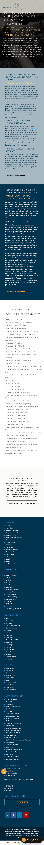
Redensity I (9, 645)
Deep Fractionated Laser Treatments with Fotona (22, 331)
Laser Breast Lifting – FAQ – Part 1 (17, 409)
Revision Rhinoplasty (12, 530)
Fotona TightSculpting (13, 363)
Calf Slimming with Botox (13, 628)
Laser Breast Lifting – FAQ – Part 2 (17, 412)
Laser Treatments (11, 699)
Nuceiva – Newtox (11, 575)
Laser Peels (9, 747)
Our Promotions (11, 689)
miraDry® (9, 587)
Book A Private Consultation (22, 503)
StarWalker (9, 721)
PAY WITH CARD (22, 802)
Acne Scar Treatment (12, 589)
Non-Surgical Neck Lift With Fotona (17, 436)
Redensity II (9, 647)
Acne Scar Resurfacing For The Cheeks (19, 323)
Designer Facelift (11, 535)
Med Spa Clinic (10, 675)
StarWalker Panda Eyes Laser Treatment (18, 740)
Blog (7, 680)
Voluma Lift (9, 659)
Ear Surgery (9, 540)
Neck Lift (8, 561)
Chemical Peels (10, 599)
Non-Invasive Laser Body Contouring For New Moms (23, 433)
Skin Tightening (10, 709)
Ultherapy (9, 601)
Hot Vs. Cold (10, 380)
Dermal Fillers (10, 621)
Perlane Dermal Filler (12, 640)
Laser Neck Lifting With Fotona (16, 418)
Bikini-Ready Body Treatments (16, 328)
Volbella (8, 654)
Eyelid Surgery (10, 542)
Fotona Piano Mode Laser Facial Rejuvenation (21, 352)
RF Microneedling (11, 597)
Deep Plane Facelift (12, 533)
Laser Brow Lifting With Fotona (16, 415)
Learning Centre (11, 682)
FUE (7, 557)
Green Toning (10, 742)
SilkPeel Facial (10, 604)
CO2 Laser (9, 711)
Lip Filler (8, 630)
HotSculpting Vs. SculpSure (15, 389)
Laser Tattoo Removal (12, 713)
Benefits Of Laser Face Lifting (16, 325)
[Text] (4, 771)
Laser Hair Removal (12, 744)
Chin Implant (10, 552)
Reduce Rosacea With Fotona (16, 441)
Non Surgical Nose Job (13, 625)
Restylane (9, 642)
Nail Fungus (9, 754)
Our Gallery (9, 670)
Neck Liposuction (11, 564)
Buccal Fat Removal (12, 549)
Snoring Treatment (11, 735)
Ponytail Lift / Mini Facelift (14, 537)
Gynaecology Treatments (13, 609)
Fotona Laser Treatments (13, 723)
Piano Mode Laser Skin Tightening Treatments (21, 438)
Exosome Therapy (11, 594)
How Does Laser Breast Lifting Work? (18, 392)
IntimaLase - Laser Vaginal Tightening (18, 404)
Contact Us (9, 685)
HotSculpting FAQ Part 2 (14, 386)
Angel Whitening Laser (13, 706)
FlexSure (8, 582)
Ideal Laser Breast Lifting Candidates (18, 401)
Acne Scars (9, 704)
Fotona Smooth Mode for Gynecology (18, 360)
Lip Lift (8, 559)
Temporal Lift (10, 547)
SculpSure (9, 580)
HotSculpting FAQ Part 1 (14, 383)
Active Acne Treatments (13, 733)
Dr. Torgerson (26, 273)
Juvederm (9, 623)
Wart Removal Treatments (14, 749)
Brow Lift (8, 545)
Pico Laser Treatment (12, 718)
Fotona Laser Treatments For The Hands (19, 349)
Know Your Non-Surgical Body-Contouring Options (22, 406)
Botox (7, 618)
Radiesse (9, 635)
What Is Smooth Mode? (13, 447)
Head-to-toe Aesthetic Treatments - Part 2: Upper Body (24, 366)
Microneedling (10, 592)
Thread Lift (9, 606)
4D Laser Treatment (12, 737)
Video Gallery (10, 677)
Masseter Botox (10, 649)
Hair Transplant (10, 554)
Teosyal (8, 652)
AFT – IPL (9, 702)
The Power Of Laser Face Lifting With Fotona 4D (22, 444)
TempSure (9, 585)
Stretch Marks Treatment (13, 752)
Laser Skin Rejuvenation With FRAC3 (18, 421)
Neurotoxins (9, 573)
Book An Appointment (16, 175)
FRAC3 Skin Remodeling (13, 730)
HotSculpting (10, 725)
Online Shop (10, 687)
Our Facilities (10, 673)
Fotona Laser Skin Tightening (15, 346)
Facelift (8, 525)
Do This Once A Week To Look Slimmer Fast (20, 334)
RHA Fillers (9, 637)
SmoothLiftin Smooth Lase (14, 728)
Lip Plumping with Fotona (14, 424)
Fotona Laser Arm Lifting (14, 343)
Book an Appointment (16, 291)
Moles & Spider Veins (12, 716)
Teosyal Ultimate (11, 656)
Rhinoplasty (9, 528)
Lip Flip (8, 577)
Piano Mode (34, 128)
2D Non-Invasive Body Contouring (17, 320)
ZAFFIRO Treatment (12, 759)
